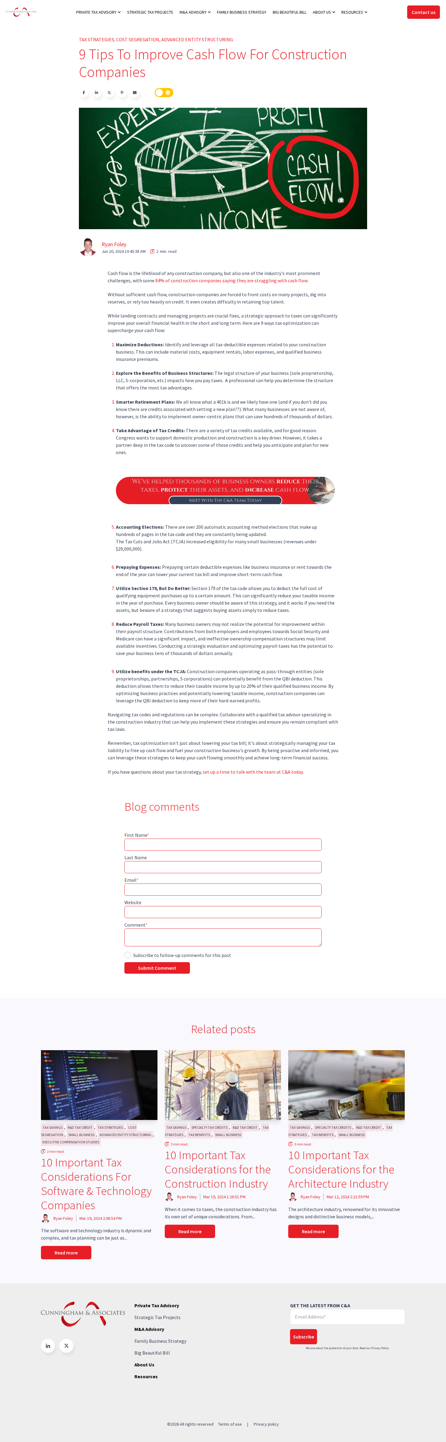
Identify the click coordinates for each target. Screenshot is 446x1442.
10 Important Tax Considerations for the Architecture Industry (341, 1169)
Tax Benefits (199, 1134)
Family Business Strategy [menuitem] (241, 12)
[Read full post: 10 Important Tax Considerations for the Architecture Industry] (346, 1085)
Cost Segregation (137, 39)
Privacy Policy (380, 1348)
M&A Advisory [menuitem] (193, 12)
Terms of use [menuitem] (230, 1424)
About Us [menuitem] (322, 12)
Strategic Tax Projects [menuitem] (150, 12)
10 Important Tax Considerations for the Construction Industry (218, 1169)
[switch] (164, 92)
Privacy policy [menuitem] (266, 1424)
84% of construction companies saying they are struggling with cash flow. (232, 280)
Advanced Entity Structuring (197, 39)
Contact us (423, 12)
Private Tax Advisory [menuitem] (96, 12)
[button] (48, 1346)
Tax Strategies (96, 39)
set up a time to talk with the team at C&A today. (253, 772)
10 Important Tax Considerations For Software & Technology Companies (96, 1183)
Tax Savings (52, 1127)
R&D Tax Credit (80, 1127)
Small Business (81, 1134)
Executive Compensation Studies (70, 1142)
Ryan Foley (114, 244)
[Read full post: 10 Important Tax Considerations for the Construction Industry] (223, 1085)
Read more (66, 1253)
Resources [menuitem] (352, 12)
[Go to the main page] (21, 12)
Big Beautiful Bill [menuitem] (289, 12)
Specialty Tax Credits (209, 1127)
